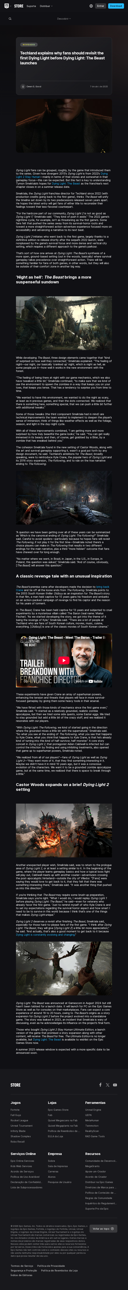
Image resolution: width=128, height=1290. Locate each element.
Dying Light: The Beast (66, 183)
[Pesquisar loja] (10, 18)
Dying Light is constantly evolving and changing (45, 934)
